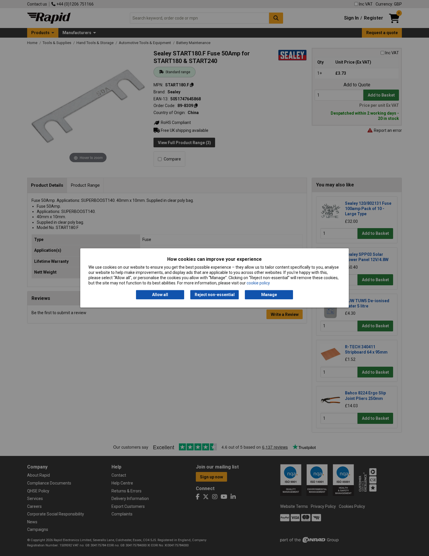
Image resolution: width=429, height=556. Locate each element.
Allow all (160, 294)
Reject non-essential (215, 294)
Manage (269, 294)
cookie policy (258, 283)
